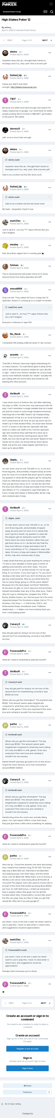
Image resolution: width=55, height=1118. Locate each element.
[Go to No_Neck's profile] (5, 335)
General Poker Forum (26, 30)
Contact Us (27, 1113)
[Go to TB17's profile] (5, 100)
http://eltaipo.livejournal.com (24, 87)
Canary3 (15, 624)
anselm (14, 354)
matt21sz (15, 220)
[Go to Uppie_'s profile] (5, 461)
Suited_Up (16, 75)
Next (45, 40)
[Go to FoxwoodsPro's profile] (5, 652)
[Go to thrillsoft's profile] (5, 395)
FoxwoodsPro (18, 650)
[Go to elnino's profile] (5, 53)
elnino (8, 27)
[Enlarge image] (43, 253)
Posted (19, 54)
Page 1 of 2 (27, 40)
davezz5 (15, 128)
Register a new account (27, 1048)
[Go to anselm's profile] (5, 356)
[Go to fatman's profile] (5, 266)
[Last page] (51, 40)
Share (28, 1085)
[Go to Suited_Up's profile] (5, 77)
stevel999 (16, 288)
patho (13, 724)
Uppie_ (14, 459)
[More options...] (50, 53)
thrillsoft (15, 393)
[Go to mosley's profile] (5, 246)
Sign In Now (27, 1068)
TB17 (13, 98)
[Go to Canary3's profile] (5, 625)
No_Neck (15, 334)
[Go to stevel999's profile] (5, 290)
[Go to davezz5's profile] (5, 130)
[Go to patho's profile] (5, 725)
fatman (14, 265)
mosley (14, 244)
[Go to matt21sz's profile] (5, 222)
